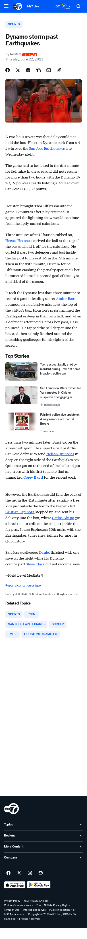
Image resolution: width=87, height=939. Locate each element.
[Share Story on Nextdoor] (38, 70)
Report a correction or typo (23, 585)
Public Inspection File (62, 909)
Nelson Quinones (60, 453)
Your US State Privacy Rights (53, 905)
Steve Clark (35, 563)
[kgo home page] (11, 808)
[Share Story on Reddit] (28, 70)
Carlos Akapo (63, 517)
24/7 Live (33, 6)
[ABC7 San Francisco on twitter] (19, 873)
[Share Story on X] (18, 70)
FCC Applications (14, 914)
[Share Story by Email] (48, 70)
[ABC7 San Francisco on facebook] (8, 873)
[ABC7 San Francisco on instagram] (29, 873)
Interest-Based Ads (34, 909)
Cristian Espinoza (19, 511)
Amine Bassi (66, 298)
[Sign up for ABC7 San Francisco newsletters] (40, 873)
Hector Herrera (17, 240)
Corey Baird (33, 477)
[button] (6, 6)
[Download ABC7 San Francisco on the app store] (14, 884)
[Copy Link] (59, 70)
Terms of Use (11, 909)
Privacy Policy (12, 900)
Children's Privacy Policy (18, 905)
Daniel (44, 552)
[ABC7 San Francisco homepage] (17, 6)
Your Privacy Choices (36, 900)
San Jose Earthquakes (47, 148)
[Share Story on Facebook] (7, 70)
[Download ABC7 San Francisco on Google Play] (39, 884)
